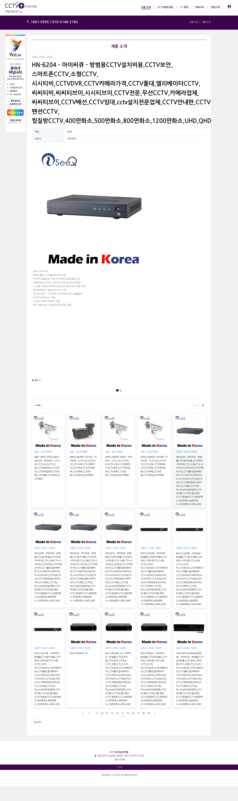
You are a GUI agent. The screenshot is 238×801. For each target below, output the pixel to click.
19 (148, 713)
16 (133, 713)
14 (122, 713)
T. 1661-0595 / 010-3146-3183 (52, 22)
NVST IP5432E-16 (78, 653)
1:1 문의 (119, 767)
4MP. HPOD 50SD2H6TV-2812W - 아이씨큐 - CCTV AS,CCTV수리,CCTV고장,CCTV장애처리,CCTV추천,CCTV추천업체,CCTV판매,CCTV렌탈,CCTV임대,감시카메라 (47, 468)
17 (138, 713)
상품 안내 (193, 22)
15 (127, 713)
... (93, 713)
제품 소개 (206, 22)
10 (102, 713)
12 (112, 713)
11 (107, 713)
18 (143, 713)
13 (117, 713)
